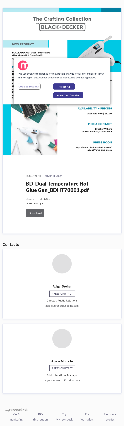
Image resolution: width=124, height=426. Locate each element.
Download (35, 213)
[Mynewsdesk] (17, 410)
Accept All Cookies (68, 95)
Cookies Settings (28, 86)
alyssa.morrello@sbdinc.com (62, 380)
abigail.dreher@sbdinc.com (62, 305)
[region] (62, 81)
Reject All (64, 86)
